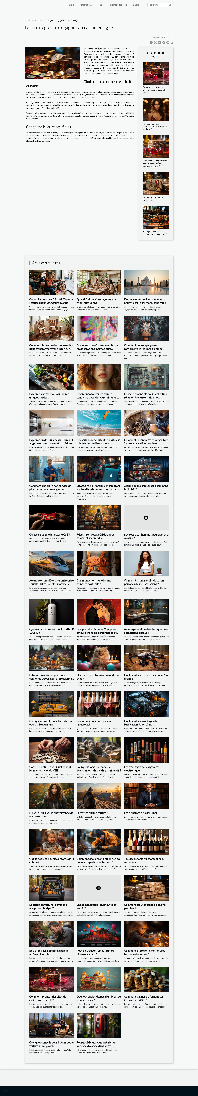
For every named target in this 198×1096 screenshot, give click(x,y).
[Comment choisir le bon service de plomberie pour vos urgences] (51, 469)
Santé (101, 5)
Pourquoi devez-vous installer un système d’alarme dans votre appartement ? (96, 1046)
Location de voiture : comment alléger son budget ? (48, 906)
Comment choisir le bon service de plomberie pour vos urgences (50, 487)
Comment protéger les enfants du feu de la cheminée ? (144, 952)
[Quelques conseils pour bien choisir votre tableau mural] (51, 704)
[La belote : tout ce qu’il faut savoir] (156, 183)
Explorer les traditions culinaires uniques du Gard (49, 395)
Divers (136, 5)
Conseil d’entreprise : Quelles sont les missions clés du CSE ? (50, 768)
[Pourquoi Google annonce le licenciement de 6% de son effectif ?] (99, 750)
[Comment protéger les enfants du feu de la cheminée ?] (146, 933)
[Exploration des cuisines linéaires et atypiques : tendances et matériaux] (51, 423)
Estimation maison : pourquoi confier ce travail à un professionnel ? (51, 678)
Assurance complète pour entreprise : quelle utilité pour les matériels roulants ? (51, 584)
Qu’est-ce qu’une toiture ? (92, 812)
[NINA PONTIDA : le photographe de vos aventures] (51, 796)
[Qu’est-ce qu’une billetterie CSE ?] (51, 517)
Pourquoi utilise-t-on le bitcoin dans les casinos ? (155, 232)
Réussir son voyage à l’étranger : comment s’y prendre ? (96, 536)
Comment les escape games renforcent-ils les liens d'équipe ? (144, 346)
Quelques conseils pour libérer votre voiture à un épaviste (51, 1044)
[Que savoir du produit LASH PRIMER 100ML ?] (51, 612)
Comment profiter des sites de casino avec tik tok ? (154, 90)
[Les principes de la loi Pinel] (146, 796)
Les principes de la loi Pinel (140, 812)
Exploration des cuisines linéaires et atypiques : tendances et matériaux (51, 441)
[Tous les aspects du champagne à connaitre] (146, 842)
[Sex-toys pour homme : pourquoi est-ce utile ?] (146, 517)
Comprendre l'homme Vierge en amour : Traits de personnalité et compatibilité (97, 632)
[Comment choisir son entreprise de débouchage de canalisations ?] (99, 842)
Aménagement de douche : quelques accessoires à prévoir (146, 630)
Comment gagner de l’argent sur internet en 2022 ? (143, 998)
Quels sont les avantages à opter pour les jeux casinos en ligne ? (155, 163)
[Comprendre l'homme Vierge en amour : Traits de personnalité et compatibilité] (99, 612)
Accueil (28, 20)
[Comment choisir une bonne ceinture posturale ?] (99, 563)
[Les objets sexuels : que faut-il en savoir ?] (99, 887)
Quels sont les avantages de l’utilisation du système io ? (141, 722)
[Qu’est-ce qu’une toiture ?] (99, 796)
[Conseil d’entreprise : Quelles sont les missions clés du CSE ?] (51, 750)
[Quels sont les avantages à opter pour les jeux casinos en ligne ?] (156, 146)
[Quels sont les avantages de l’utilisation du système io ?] (146, 704)
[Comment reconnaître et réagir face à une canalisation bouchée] (146, 423)
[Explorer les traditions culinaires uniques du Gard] (51, 377)
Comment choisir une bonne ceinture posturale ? (94, 582)
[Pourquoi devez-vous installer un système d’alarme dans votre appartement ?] (99, 1025)
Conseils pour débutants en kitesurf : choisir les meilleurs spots (98, 441)
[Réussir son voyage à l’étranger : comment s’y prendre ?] (99, 517)
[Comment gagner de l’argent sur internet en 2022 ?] (146, 979)
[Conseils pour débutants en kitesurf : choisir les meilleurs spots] (99, 423)
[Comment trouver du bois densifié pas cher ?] (146, 887)
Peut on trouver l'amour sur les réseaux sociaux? (95, 952)
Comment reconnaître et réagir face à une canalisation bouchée (146, 441)
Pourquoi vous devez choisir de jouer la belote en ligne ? (155, 126)
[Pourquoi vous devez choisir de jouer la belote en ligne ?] (156, 110)
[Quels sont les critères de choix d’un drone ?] (146, 658)
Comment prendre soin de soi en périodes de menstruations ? (144, 582)
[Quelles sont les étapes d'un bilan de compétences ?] (99, 979)
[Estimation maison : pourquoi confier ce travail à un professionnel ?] (51, 658)
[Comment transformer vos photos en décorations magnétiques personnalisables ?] (99, 328)
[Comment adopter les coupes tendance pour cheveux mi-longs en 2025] (99, 377)
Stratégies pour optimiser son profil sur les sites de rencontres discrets (98, 487)
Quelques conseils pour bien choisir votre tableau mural (50, 722)
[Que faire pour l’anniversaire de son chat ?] (99, 658)
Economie (69, 5)
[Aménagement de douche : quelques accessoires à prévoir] (146, 612)
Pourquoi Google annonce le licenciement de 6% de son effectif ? (99, 768)
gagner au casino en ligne (84, 97)
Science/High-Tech (118, 5)
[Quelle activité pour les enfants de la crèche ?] (51, 842)
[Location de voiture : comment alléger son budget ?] (51, 887)
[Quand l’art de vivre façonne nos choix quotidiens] (99, 282)
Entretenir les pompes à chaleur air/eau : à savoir (48, 952)
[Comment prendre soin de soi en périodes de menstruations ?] (146, 563)
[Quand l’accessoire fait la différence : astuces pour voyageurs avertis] (51, 282)
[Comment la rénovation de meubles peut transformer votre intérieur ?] (51, 328)
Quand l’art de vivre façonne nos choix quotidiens (96, 301)
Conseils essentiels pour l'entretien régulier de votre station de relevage (145, 397)
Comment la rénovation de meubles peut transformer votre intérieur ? (51, 346)
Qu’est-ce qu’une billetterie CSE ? (49, 534)
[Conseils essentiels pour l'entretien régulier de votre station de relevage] (146, 377)
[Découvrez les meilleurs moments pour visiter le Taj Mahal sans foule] (146, 282)
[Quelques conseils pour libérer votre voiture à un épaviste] (51, 1025)
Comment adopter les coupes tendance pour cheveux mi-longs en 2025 (98, 397)
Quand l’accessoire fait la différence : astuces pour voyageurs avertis (51, 301)
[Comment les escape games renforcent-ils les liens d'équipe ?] (146, 328)
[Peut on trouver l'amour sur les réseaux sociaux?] (99, 933)
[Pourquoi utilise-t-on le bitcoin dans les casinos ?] (156, 217)
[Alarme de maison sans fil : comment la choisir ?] (146, 469)
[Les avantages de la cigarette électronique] (146, 750)
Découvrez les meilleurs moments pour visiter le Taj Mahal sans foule (145, 301)
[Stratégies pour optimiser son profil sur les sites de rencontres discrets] (99, 469)
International (86, 5)
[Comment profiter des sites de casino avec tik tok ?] (156, 73)
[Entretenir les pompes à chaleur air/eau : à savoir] (51, 933)
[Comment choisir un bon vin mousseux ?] (99, 704)
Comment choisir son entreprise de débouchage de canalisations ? (98, 860)
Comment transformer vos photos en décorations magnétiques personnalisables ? (97, 348)
